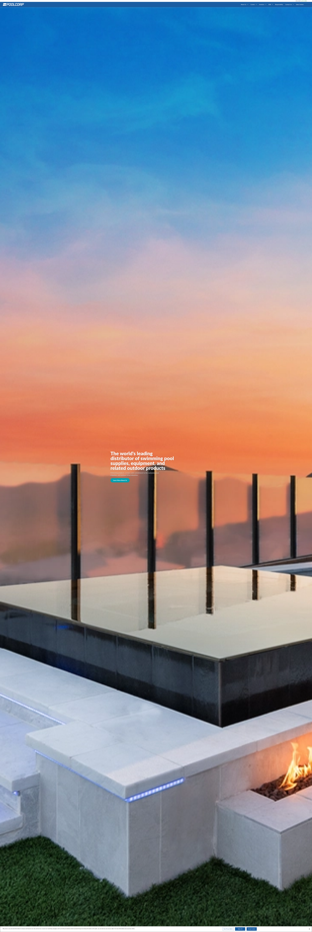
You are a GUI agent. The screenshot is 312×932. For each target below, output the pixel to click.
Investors (261, 4)
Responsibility (279, 4)
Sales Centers (300, 4)
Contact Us (288, 4)
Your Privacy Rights (228, 929)
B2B (270, 4)
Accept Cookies (251, 929)
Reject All (240, 929)
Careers (252, 4)
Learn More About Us (120, 480)
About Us (243, 4)
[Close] (309, 929)
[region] (156, 929)
